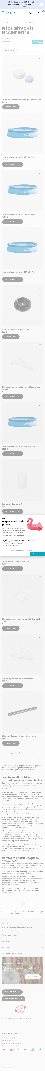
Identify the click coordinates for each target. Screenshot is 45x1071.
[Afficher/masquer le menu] (3, 12)
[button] (39, 12)
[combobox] (31, 12)
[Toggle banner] (41, 4)
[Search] (31, 12)
